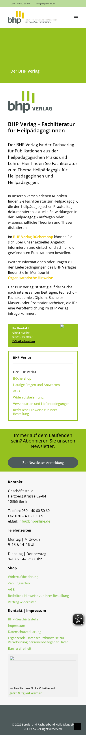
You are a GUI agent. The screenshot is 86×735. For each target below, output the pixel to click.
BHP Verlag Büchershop (33, 236)
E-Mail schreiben (23, 341)
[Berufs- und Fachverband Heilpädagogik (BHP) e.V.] (32, 17)
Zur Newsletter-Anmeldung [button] (43, 462)
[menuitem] (18, 3)
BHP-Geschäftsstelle (23, 619)
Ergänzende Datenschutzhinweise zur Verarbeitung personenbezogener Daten (38, 640)
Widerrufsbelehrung (23, 577)
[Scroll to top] (77, 726)
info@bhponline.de (46, 3)
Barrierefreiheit (19, 648)
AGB (11, 589)
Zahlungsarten (19, 583)
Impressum (16, 625)
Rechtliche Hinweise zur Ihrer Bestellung (38, 596)
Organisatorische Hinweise (30, 277)
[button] (65, 3)
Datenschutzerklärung (24, 632)
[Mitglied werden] (43, 673)
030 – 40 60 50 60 (20, 3)
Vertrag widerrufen (22, 602)
